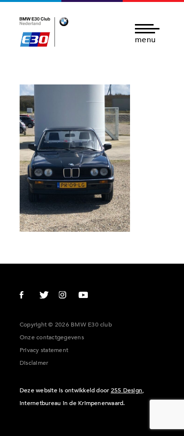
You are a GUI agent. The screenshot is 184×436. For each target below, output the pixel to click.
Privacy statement (44, 350)
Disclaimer (34, 363)
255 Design (126, 390)
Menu (145, 39)
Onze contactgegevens (52, 337)
